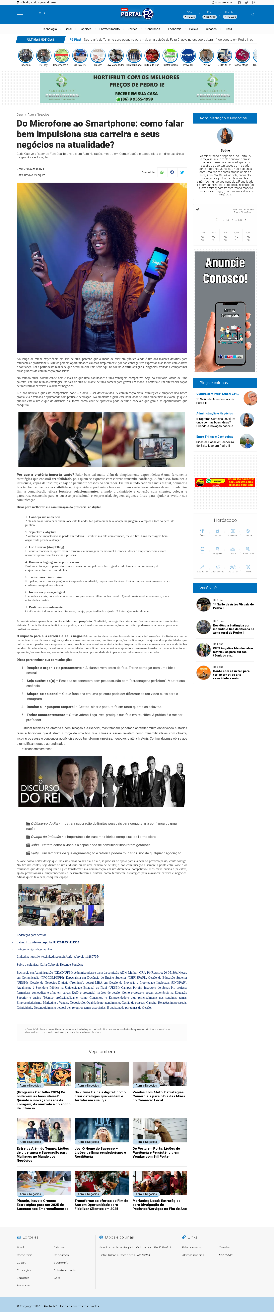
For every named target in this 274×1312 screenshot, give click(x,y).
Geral (68, 29)
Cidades (211, 29)
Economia (174, 29)
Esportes (85, 29)
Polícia (193, 29)
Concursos (152, 29)
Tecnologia (49, 29)
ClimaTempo (247, 212)
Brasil (228, 29)
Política (132, 29)
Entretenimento (109, 29)
